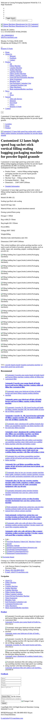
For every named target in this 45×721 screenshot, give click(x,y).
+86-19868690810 (7, 35)
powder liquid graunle (13, 365)
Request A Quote (7, 48)
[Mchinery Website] (12, 545)
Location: (8, 124)
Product (8, 128)
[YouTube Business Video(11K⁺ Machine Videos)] (23, 542)
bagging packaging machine (30, 365)
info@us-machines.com (9, 37)
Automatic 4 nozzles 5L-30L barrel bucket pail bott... (23, 645)
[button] (27, 701)
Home (7, 52)
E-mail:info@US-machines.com (12, 718)
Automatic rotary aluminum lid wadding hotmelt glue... (24, 656)
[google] (8, 544)
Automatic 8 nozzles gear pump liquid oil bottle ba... (23, 622)
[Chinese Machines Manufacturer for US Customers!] (22, 25)
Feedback (4, 674)
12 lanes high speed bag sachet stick (21, 366)
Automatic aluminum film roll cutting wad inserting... (23, 668)
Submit (4, 703)
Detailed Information (12, 186)
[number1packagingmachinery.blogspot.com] (21, 547)
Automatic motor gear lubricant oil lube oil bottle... (22, 633)
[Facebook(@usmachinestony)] (16, 549)
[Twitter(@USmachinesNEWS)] (16, 551)
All (11, 64)
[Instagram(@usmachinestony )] (16, 553)
